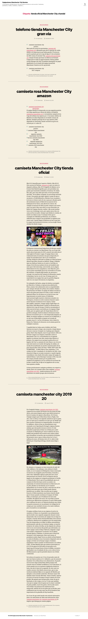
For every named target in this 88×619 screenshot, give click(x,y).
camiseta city (45, 185)
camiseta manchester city (34, 599)
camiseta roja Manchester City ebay (36, 74)
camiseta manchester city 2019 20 (44, 396)
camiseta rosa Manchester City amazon (44, 93)
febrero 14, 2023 (50, 177)
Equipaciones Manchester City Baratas (15, 2)
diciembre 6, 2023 (50, 38)
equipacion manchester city (35, 114)
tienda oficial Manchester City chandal (44, 76)
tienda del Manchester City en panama (51, 605)
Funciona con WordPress (40, 615)
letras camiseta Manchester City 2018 (36, 377)
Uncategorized (44, 24)
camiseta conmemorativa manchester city (37, 151)
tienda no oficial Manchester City (52, 377)
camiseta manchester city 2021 (49, 409)
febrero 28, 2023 (50, 100)
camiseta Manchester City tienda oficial (44, 170)
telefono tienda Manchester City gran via (44, 31)
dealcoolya (39, 38)
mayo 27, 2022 (49, 403)
